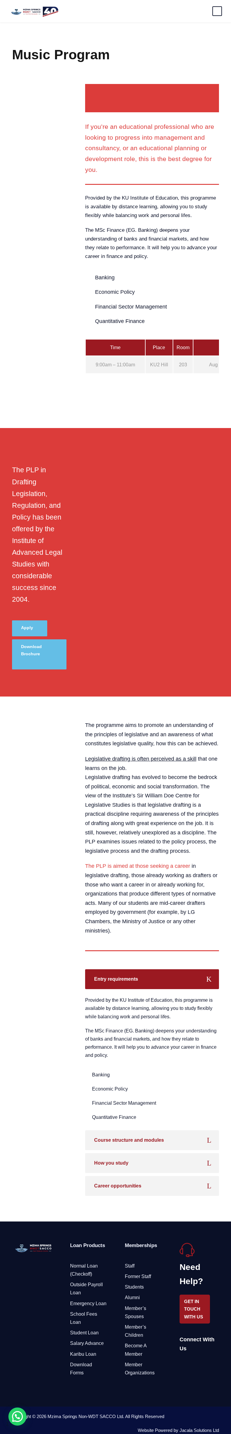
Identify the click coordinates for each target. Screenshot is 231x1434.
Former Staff (138, 1276)
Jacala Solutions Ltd (199, 1430)
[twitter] (203, 1364)
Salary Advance (87, 1343)
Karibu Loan (83, 1354)
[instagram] (213, 1364)
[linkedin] (192, 1364)
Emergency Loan (88, 1303)
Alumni (132, 1297)
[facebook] (182, 1364)
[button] (17, 1417)
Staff (129, 1265)
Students (134, 1287)
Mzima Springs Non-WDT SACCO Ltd (85, 1416)
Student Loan (84, 1332)
